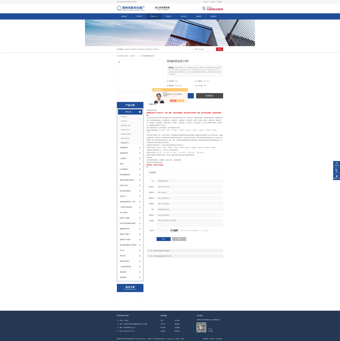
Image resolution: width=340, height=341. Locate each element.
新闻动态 (177, 324)
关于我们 (139, 16)
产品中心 (153, 16)
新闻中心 (169, 16)
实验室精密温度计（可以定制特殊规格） (129, 201)
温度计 (122, 164)
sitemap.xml (170, 338)
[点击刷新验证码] (174, 230)
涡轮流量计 (123, 277)
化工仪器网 (219, 338)
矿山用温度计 (124, 169)
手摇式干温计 (124, 185)
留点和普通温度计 (125, 191)
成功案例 (177, 327)
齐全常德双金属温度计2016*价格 (162, 256)
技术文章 (184, 16)
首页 (126, 56)
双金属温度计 (124, 147)
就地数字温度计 (125, 261)
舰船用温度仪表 (125, 228)
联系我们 (219, 1)
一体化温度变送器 (125, 266)
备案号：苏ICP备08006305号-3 (156, 338)
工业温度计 (123, 158)
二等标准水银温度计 (126, 207)
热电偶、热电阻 (125, 218)
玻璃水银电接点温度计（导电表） (129, 180)
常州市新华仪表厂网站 (130, 1)
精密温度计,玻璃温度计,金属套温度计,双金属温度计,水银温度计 (141, 49)
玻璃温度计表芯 (125, 129)
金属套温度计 (124, 153)
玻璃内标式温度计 (126, 134)
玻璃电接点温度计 (126, 125)
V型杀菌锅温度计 (125, 174)
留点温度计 (124, 121)
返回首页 (206, 1)
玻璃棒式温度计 (125, 138)
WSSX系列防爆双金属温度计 (129, 223)
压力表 (122, 250)
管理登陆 (205, 338)
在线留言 (212, 1)
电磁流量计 (123, 272)
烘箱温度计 (124, 116)
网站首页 (124, 16)
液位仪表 (122, 256)
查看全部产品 (125, 142)
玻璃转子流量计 (125, 234)
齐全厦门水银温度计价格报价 (161, 250)
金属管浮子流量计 (125, 239)
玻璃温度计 (128, 112)
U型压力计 (123, 196)
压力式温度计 (124, 212)
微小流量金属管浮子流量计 (128, 245)
